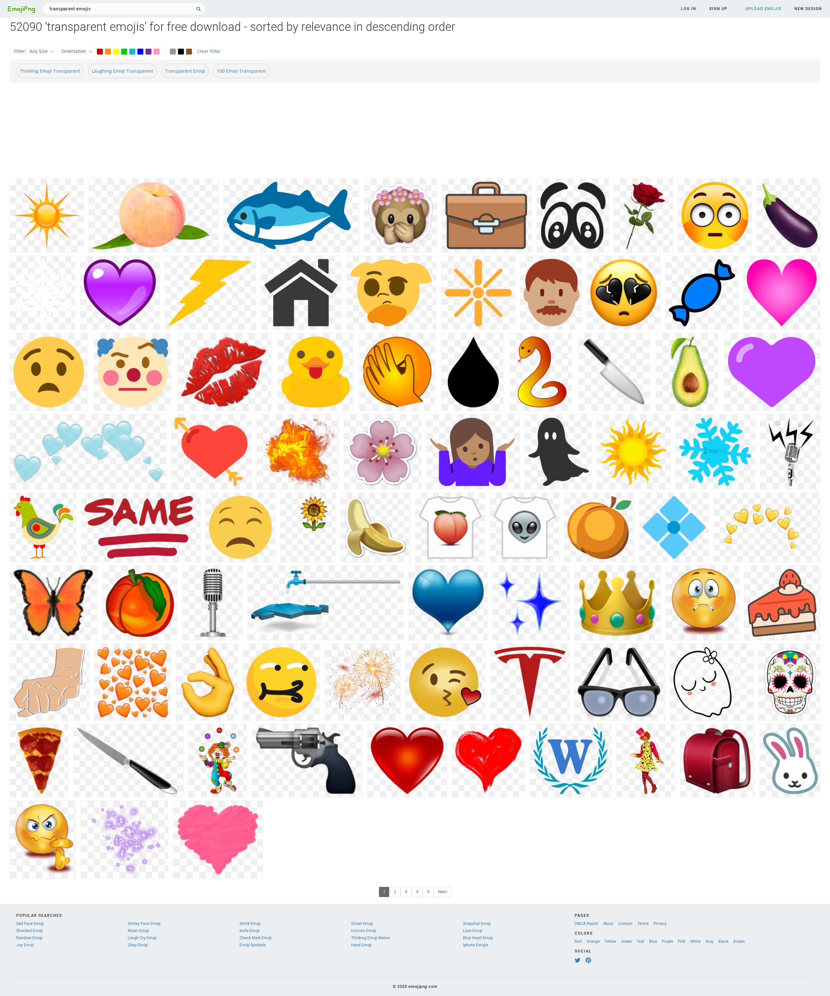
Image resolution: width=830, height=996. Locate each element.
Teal (640, 941)
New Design (808, 8)
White (695, 941)
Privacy (660, 923)
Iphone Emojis (475, 945)
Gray (710, 941)
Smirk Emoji (250, 923)
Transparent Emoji (185, 71)
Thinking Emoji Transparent (50, 71)
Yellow (610, 941)
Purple (667, 941)
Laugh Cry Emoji (142, 938)
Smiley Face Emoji (144, 923)
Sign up (718, 8)
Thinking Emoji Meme (370, 938)
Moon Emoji (138, 930)
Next (442, 891)
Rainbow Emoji (29, 938)
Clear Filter (209, 51)
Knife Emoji (250, 930)
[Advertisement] (204, 133)
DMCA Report (586, 923)
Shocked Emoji (29, 930)
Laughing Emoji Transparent (122, 71)
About (608, 923)
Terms (643, 923)
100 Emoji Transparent (241, 71)
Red (578, 941)
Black (723, 941)
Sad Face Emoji (30, 923)
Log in (688, 8)
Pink (681, 941)
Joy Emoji (25, 945)
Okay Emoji (138, 945)
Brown (739, 941)
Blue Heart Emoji (478, 938)
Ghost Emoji (362, 923)
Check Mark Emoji (256, 938)
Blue (653, 941)
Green (626, 941)
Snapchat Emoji (477, 923)
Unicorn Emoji (363, 930)
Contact (625, 923)
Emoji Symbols (253, 945)
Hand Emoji (361, 945)
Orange (593, 941)
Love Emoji (472, 930)
